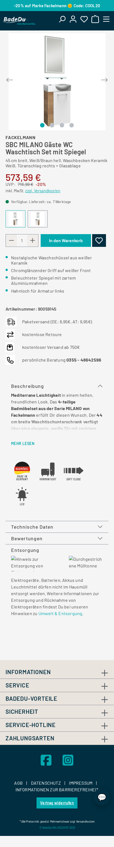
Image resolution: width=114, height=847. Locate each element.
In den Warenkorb (66, 240)
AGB (19, 782)
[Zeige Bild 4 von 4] (71, 125)
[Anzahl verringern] (11, 240)
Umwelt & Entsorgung (60, 613)
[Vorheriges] (10, 79)
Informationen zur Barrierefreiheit (57, 789)
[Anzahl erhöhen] (32, 240)
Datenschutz (46, 782)
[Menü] (106, 18)
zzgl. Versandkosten (42, 190)
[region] (57, 81)
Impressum (81, 782)
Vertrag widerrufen (57, 802)
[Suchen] (62, 18)
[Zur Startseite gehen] (18, 21)
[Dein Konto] (73, 18)
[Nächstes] (104, 79)
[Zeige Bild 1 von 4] (42, 125)
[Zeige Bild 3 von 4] (61, 125)
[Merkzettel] (84, 18)
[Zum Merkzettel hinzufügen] (99, 240)
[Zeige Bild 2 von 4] (52, 125)
